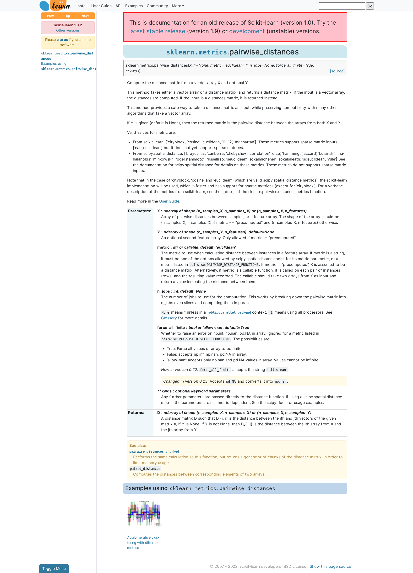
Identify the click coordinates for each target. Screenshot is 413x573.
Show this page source (330, 566)
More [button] (176, 5)
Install (81, 5)
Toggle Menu (54, 568)
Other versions (68, 30)
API (118, 5)
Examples (134, 5)
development (247, 31)
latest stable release (157, 31)
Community (157, 5)
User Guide (101, 5)
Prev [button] (50, 16)
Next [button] (85, 16)
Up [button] (68, 16)
